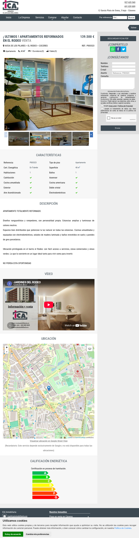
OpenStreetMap (80, 437)
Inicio (8, 17)
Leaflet (70, 437)
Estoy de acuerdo (13, 534)
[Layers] (90, 348)
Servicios (39, 17)
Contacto (77, 17)
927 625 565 (129, 2)
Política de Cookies (122, 528)
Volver (133, 27)
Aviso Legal (113, 106)
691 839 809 (129, 6)
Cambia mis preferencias (37, 534)
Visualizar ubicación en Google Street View (48, 441)
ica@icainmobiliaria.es (17, 516)
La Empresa (24, 17)
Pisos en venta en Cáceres (61, 516)
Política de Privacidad (125, 106)
